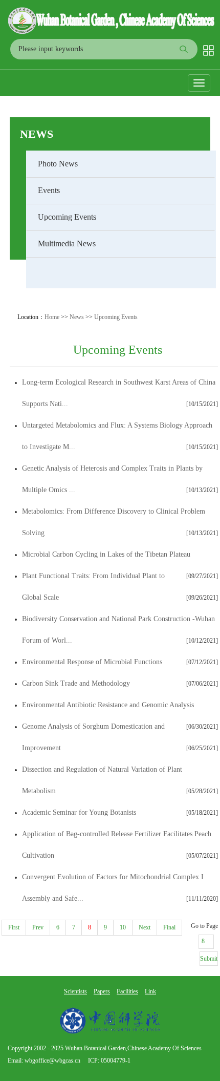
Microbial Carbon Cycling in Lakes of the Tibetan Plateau (106, 554)
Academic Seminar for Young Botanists (79, 812)
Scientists (75, 991)
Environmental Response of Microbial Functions (92, 662)
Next (144, 927)
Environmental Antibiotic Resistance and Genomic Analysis (108, 705)
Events (49, 190)
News (36, 134)
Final (169, 927)
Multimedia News (67, 243)
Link (150, 991)
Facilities (127, 991)
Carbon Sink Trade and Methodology (76, 683)
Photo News (58, 163)
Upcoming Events (67, 217)
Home (52, 317)
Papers (102, 991)
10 (123, 927)
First (13, 927)
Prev (37, 927)
